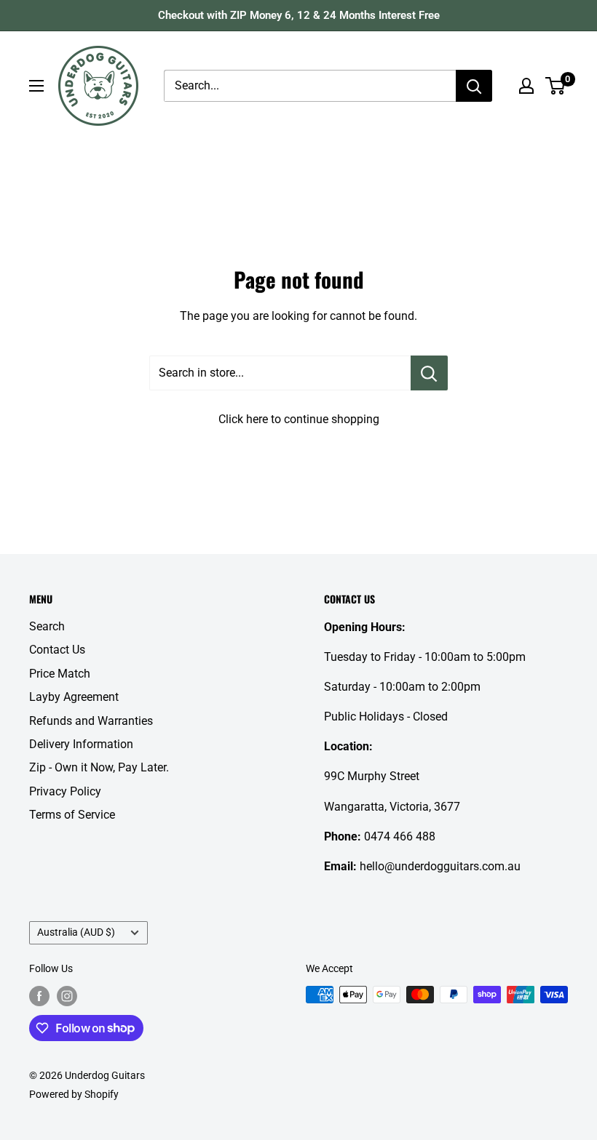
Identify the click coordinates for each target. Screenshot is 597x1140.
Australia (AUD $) (76, 932)
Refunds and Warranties (91, 721)
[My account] (526, 86)
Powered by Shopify (74, 1094)
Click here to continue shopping (298, 419)
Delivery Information (81, 744)
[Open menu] (36, 86)
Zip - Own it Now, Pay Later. (99, 767)
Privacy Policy (65, 791)
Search (47, 626)
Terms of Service (72, 815)
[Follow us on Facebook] (39, 996)
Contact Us (57, 650)
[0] (556, 86)
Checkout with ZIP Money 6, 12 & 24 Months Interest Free (299, 15)
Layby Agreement (74, 697)
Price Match (59, 674)
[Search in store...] (429, 373)
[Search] (474, 86)
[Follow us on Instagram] (67, 996)
